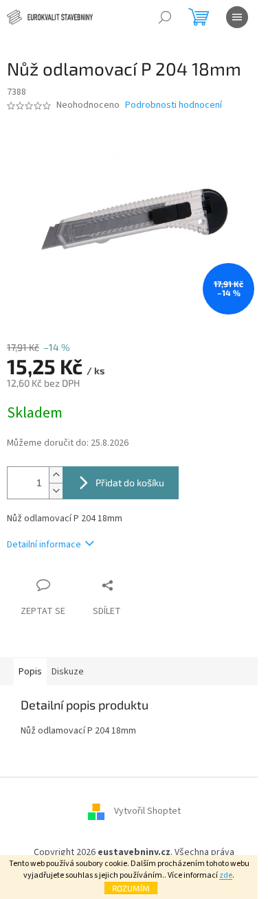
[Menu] (237, 17)
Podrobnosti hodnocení (173, 105)
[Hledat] (165, 17)
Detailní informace (44, 544)
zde (225, 875)
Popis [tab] (30, 672)
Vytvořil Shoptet (147, 812)
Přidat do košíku (130, 482)
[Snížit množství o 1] (56, 491)
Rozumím (131, 888)
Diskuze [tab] (68, 672)
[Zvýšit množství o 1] (56, 475)
